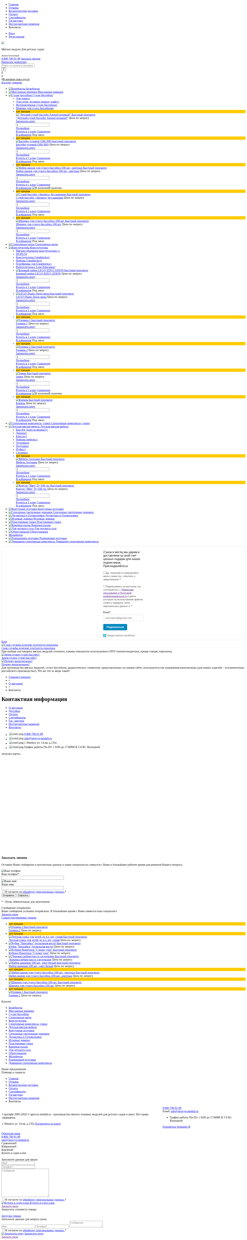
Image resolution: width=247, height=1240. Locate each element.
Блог (4, 641)
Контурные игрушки (21, 1030)
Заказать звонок (31, 58)
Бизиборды (15, 1007)
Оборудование (18, 1053)
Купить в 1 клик (26, 131)
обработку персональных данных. (44, 891)
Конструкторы (18, 1020)
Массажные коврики (21, 1010)
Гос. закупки (16, 720)
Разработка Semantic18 (176, 1126)
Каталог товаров (11, 82)
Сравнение (43, 131)
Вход (12, 33)
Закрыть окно (9, 914)
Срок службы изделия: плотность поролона (28, 648)
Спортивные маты (20, 1017)
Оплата (13, 14)
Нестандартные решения (24, 23)
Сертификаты (17, 17)
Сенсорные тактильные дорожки (29, 1033)
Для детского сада (20, 1049)
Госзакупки (16, 20)
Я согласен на (35, 891)
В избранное (23, 134)
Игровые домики (19, 1040)
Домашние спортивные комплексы (30, 1062)
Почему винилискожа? (15, 664)
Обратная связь (10, 1133)
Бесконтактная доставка (23, 10)
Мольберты (16, 1056)
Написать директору (14, 61)
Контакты (15, 727)
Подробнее (22, 128)
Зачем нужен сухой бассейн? (19, 657)
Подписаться (115, 626)
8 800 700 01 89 (10, 58)
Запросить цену (34, 1233)
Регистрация (16, 36)
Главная (13, 4)
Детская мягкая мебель (23, 1027)
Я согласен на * (35, 1199)
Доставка (14, 711)
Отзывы (14, 7)
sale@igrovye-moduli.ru (38, 738)
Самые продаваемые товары (18, 917)
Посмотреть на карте (48, 1123)
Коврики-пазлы (18, 1046)
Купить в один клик (42, 1202)
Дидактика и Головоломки (25, 1036)
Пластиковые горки (21, 1043)
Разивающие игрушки (22, 1059)
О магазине (16, 707)
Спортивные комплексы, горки (28, 1023)
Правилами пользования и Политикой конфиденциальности (118, 593)
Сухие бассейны (19, 1014)
